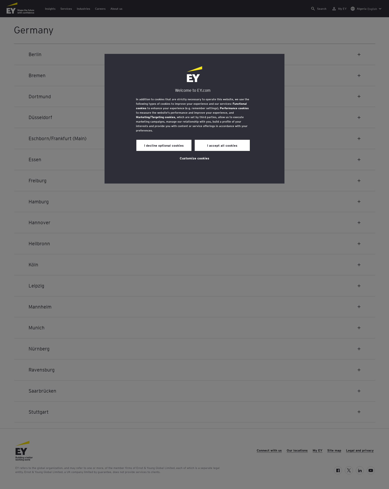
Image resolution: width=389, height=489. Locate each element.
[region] (194, 119)
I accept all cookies (222, 145)
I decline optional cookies (164, 145)
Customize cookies (194, 158)
